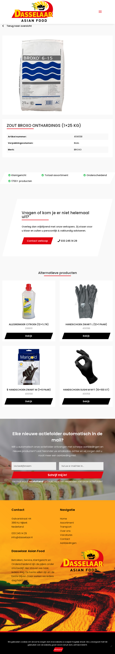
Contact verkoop (37, 241)
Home (63, 518)
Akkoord (58, 649)
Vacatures (66, 535)
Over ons (65, 531)
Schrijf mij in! (57, 475)
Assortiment (67, 522)
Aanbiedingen (68, 543)
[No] (111, 646)
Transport (65, 526)
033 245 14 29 (19, 533)
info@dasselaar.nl (22, 537)
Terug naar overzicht (19, 26)
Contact (65, 539)
